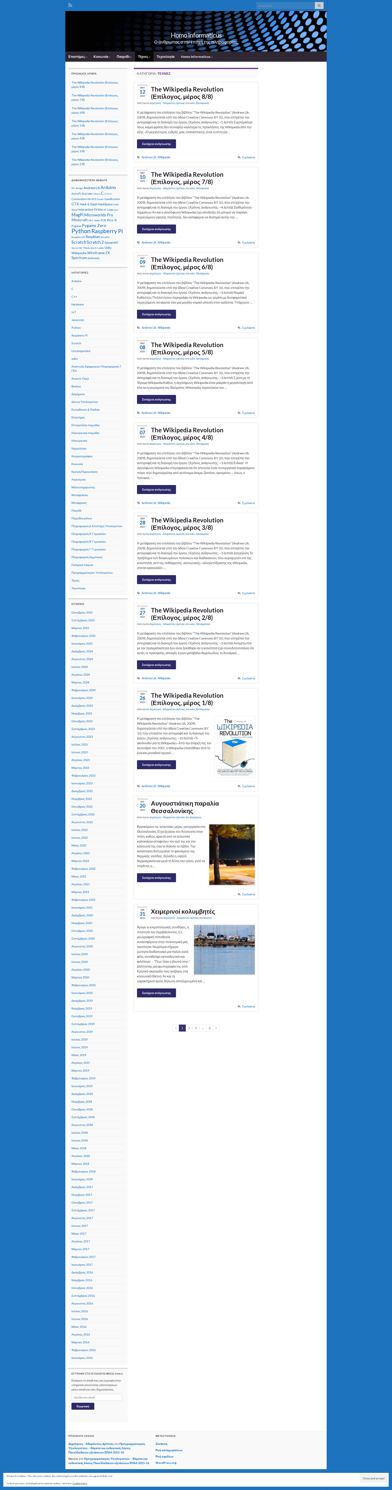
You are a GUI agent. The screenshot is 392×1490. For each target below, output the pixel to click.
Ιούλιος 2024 (79, 666)
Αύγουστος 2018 (82, 1125)
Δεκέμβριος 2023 (82, 705)
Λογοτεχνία (78, 479)
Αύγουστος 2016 (82, 1303)
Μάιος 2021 (78, 876)
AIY (73, 188)
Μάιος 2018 (78, 1148)
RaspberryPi (78, 237)
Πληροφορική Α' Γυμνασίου (88, 533)
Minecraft (79, 220)
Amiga (79, 188)
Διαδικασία (93, 258)
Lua (116, 209)
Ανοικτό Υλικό (80, 378)
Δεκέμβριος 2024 (82, 651)
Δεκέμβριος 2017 (82, 1187)
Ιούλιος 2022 (79, 830)
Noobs (97, 220)
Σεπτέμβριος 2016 (83, 1295)
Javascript (77, 320)
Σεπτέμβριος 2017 (83, 1210)
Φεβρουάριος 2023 (83, 775)
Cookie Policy (79, 1483)
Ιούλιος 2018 (79, 1132)
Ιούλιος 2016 (79, 1311)
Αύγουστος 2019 (82, 1031)
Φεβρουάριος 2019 (83, 1078)
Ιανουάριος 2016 (82, 1357)
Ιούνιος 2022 (79, 837)
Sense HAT (77, 248)
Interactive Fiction (90, 209)
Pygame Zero (94, 225)
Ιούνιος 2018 (79, 1140)
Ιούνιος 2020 (79, 962)
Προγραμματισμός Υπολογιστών (92, 572)
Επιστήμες (77, 56)
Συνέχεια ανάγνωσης (156, 143)
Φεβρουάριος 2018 (83, 1171)
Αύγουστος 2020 (82, 946)
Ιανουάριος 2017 (82, 1264)
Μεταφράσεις (203, 624)
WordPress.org (166, 1462)
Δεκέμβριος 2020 (82, 915)
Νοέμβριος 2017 (81, 1194)
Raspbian (93, 237)
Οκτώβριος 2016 (82, 1288)
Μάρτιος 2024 (80, 682)
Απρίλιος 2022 (80, 853)
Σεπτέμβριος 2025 (83, 620)
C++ (74, 296)
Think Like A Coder (93, 247)
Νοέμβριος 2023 (81, 713)
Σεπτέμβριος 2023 (83, 729)
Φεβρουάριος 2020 (83, 985)
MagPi (77, 214)
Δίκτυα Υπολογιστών (84, 402)
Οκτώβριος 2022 (82, 806)
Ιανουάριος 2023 (82, 783)
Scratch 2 (95, 242)
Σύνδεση (161, 1443)
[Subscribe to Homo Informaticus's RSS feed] (70, 4)
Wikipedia (164, 157)
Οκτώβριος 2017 (82, 1202)
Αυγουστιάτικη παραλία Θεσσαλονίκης (185, 806)
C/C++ (108, 193)
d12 (93, 199)
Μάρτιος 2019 (80, 1070)
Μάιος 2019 (78, 1055)
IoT (105, 209)
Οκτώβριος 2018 (82, 1109)
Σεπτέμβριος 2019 (83, 1024)
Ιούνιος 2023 (79, 752)
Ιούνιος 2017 (79, 1225)
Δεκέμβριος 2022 (82, 791)
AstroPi (76, 193)
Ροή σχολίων (165, 1456)
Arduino (108, 187)
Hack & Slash (88, 204)
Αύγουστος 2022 (82, 822)
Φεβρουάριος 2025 (83, 635)
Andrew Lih (149, 157)
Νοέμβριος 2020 (81, 923)
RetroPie (105, 237)
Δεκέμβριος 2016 (82, 1272)
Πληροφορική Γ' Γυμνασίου (88, 549)
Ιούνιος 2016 (79, 1319)
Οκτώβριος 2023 (82, 721)
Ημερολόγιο (78, 448)
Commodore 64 (81, 199)
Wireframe (96, 253)
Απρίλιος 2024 (80, 674)
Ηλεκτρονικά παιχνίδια (85, 433)
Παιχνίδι (123, 56)
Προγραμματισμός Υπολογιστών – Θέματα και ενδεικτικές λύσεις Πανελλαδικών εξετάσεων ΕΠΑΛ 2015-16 (106, 1448)
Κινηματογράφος (82, 456)
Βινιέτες (208, 917)
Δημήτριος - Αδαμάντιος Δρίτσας (167, 103)
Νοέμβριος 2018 (81, 1101)
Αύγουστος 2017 (82, 1218)
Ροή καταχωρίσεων (169, 1450)
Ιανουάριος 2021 (82, 907)
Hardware (77, 304)
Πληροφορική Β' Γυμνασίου (88, 541)
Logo (110, 209)
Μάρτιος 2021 (80, 892)
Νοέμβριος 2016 (81, 1280)
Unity (108, 247)
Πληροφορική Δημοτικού (86, 557)
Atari (84, 193)
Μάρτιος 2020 (80, 977)
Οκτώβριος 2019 (82, 1016)
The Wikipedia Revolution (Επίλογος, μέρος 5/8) (187, 348)
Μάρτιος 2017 (80, 1249)
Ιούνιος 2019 (79, 1047)
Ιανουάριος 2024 (82, 698)
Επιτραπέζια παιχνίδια (85, 425)
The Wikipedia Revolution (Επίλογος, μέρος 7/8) (187, 178)
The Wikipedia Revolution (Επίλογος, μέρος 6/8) (187, 263)
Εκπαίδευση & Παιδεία (85, 409)
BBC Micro (94, 193)
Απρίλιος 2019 (80, 1062)
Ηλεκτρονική (79, 440)
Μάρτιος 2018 (80, 1163)
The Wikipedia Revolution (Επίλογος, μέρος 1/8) (187, 699)
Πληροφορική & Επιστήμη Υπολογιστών (96, 526)
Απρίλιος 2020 (80, 969)
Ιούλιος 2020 (79, 954)
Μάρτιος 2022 (80, 861)
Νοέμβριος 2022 (81, 798)
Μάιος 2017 (78, 1233)
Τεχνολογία (166, 56)
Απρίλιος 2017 (80, 1241)
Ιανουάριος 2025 (82, 643)
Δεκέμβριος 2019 (82, 1000)
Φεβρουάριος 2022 (83, 868)
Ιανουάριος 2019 (82, 1086)
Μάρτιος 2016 (80, 1342)
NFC (91, 220)
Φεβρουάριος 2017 (83, 1257)
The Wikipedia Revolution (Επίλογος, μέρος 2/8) (187, 613)
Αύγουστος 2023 (82, 736)
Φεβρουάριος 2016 (83, 1350)
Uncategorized (80, 351)
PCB (103, 220)
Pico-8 (111, 220)
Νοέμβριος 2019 (81, 1008)
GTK (75, 204)
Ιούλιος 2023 (79, 744)
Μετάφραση (202, 103)
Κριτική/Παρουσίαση (84, 471)
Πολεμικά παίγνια (82, 565)
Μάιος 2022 (78, 845)
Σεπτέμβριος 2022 (83, 814)
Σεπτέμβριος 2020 (83, 938)
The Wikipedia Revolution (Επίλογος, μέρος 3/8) (187, 523)
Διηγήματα (195, 817)
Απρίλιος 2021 (80, 884)
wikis (192, 103)
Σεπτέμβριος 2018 (83, 1117)
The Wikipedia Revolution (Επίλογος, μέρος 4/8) (187, 433)
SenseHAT (112, 242)
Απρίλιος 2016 (80, 1334)
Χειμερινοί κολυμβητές (183, 911)
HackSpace (105, 204)
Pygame (76, 226)
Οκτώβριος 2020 (82, 930)
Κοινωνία (101, 56)
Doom (100, 199)
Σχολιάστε (248, 157)
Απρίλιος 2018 (80, 1156)
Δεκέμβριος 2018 (82, 1093)
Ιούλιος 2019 (79, 1039)
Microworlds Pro (98, 214)
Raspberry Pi (107, 231)
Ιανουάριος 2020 (82, 993)
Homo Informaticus (196, 35)
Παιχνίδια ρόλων (81, 518)
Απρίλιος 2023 (80, 760)
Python (81, 230)
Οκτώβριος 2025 (82, 612)
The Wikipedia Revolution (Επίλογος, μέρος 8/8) (187, 92)
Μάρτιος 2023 (80, 767)
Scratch (78, 242)
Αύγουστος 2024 (82, 659)
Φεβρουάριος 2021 (83, 899)
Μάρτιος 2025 (80, 628)
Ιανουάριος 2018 (82, 1179)
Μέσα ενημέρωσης (83, 487)
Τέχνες (143, 56)
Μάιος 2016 (78, 1326)
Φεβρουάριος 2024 (83, 690)
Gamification (112, 199)
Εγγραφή (83, 1406)
